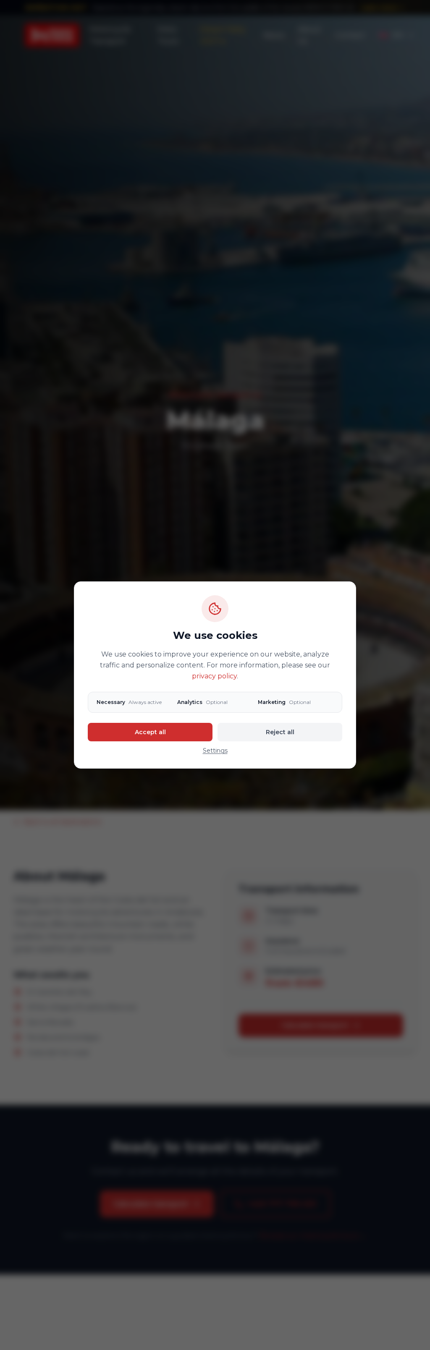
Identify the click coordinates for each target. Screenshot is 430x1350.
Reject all (280, 732)
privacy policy (214, 676)
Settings (215, 750)
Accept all (150, 732)
